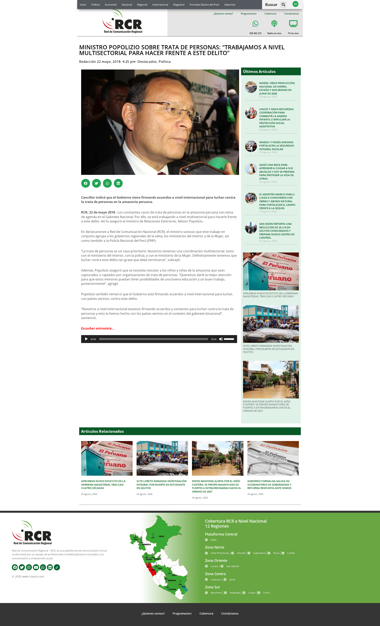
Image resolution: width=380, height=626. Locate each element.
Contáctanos (291, 13)
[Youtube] (36, 567)
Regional (142, 4)
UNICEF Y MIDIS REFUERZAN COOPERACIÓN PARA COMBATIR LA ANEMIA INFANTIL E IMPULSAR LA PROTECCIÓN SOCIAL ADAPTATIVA (276, 117)
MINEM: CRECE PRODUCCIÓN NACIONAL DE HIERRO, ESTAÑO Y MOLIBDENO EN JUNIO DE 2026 (277, 88)
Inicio (83, 4)
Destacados (147, 61)
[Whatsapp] (43, 567)
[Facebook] (15, 567)
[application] (159, 339)
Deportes (229, 4)
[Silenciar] (221, 339)
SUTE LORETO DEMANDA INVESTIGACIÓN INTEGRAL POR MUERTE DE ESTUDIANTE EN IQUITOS (268, 349)
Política (95, 4)
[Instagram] (29, 567)
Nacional (127, 4)
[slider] (229, 338)
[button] (283, 4)
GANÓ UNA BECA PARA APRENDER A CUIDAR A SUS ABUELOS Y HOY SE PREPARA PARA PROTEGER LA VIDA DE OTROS (276, 171)
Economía (111, 4)
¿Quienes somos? (223, 13)
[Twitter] (22, 567)
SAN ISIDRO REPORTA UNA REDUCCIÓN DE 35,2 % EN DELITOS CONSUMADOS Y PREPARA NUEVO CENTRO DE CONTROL (276, 230)
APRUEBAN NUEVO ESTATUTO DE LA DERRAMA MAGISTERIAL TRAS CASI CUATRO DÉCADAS (270, 295)
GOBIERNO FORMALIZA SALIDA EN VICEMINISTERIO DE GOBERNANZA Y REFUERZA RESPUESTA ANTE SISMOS (269, 484)
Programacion (249, 13)
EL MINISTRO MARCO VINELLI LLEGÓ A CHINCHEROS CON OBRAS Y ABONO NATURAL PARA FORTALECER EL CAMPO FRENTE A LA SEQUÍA (277, 201)
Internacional (160, 4)
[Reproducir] (86, 339)
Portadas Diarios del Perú (204, 4)
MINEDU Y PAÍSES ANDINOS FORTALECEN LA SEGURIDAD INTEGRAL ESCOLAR (276, 145)
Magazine (178, 4)
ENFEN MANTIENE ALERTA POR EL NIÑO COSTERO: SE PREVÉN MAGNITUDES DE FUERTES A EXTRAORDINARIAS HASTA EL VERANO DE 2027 (267, 406)
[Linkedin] (50, 567)
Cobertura (270, 13)
